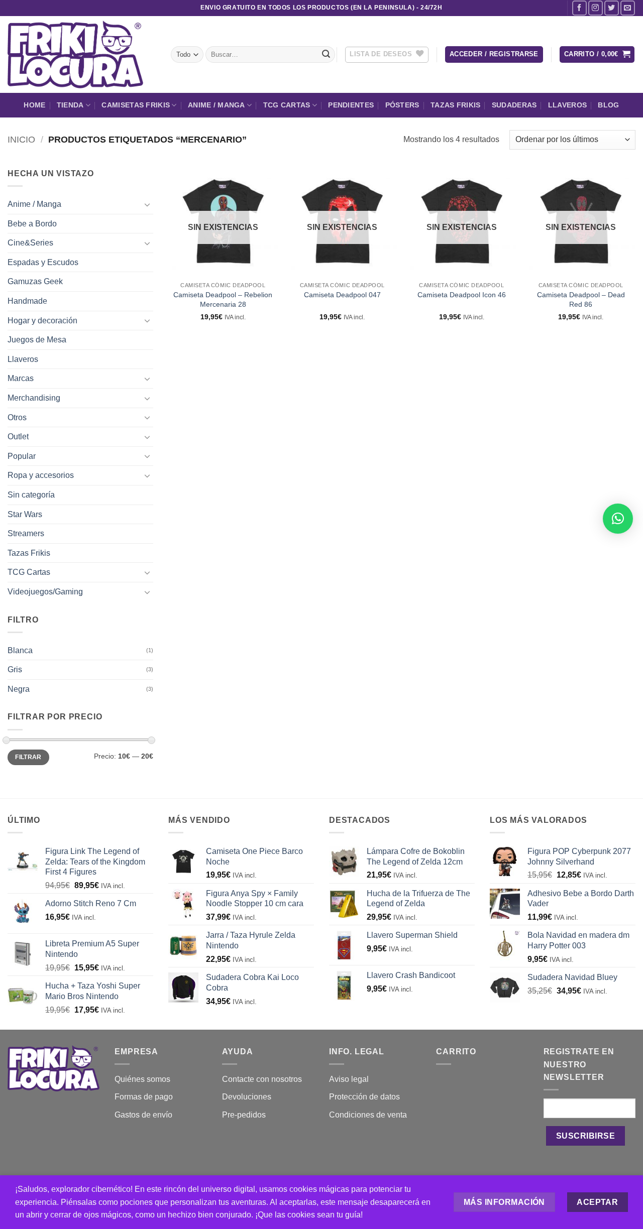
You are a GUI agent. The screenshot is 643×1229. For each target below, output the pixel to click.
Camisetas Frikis (135, 105)
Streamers (26, 533)
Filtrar (28, 757)
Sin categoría (31, 494)
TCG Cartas (286, 105)
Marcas (21, 378)
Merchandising (34, 398)
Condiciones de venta (368, 1115)
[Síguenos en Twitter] (611, 8)
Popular (22, 456)
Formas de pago (144, 1096)
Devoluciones (246, 1096)
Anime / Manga (216, 105)
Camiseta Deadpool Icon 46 (461, 295)
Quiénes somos (142, 1079)
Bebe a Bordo (32, 223)
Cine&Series (30, 242)
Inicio (21, 139)
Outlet (18, 436)
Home (34, 105)
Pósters (402, 105)
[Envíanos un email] (627, 8)
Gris (15, 669)
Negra (19, 689)
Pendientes (351, 105)
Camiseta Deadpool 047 (342, 295)
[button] (494, 54)
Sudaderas (514, 105)
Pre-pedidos (244, 1115)
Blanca (20, 650)
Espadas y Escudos (43, 262)
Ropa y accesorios (41, 475)
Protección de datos (364, 1096)
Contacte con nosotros (262, 1079)
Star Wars (25, 514)
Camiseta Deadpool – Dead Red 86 (581, 299)
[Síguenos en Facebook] (579, 8)
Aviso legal (349, 1079)
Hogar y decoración (42, 320)
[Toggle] (147, 204)
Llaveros (567, 105)
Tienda (70, 105)
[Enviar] (326, 54)
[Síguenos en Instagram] (595, 8)
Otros (17, 417)
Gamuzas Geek (35, 281)
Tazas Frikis (455, 105)
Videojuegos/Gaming (45, 591)
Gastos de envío (143, 1115)
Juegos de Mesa (37, 339)
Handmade (27, 301)
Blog (608, 105)
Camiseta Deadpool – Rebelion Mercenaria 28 (222, 299)
